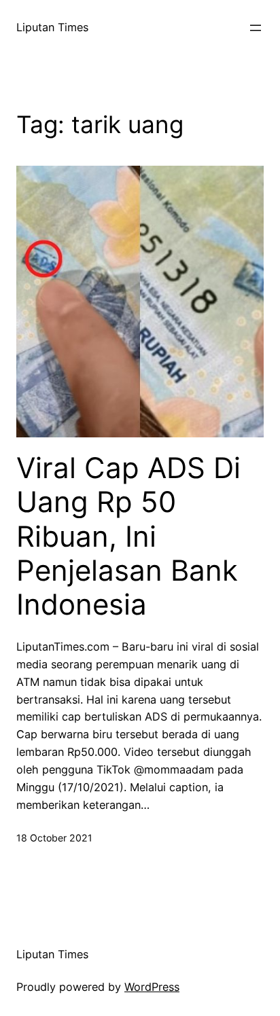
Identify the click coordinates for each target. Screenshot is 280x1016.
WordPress (151, 987)
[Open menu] (255, 28)
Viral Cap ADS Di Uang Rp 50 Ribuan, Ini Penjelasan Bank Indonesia (128, 536)
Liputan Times (52, 27)
